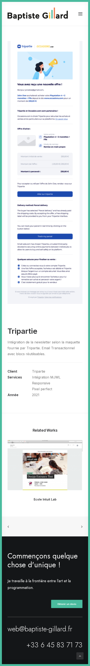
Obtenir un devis (66, 604)
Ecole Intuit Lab (45, 499)
